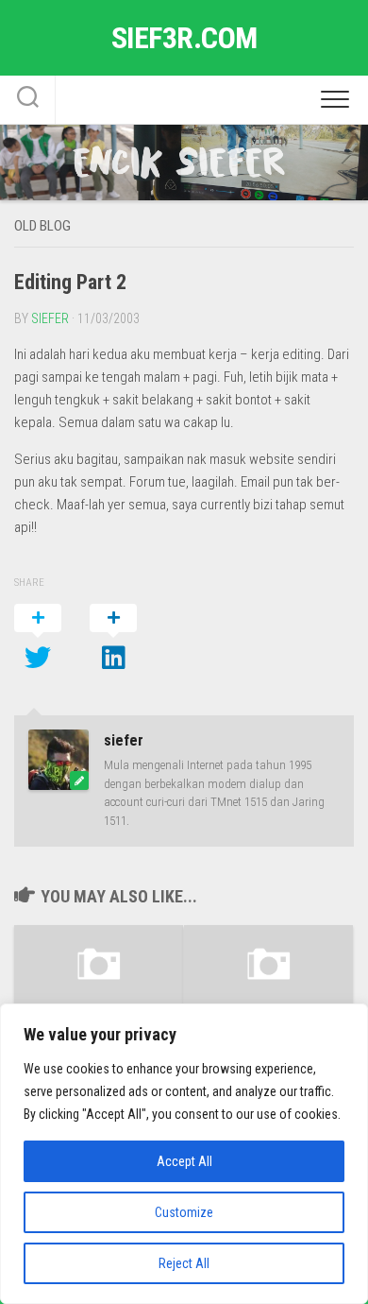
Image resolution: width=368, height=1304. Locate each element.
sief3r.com (184, 38)
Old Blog (42, 225)
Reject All (184, 1263)
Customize (184, 1212)
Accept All (184, 1161)
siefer (50, 318)
